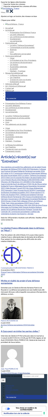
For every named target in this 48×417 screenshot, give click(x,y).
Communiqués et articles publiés (22, 47)
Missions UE (6, 182)
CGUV (7, 392)
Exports (23, 214)
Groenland (34, 199)
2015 (27, 192)
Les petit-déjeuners (17, 34)
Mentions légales (11, 390)
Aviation (32, 207)
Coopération (40, 190)
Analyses (13, 49)
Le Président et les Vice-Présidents (23, 60)
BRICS (29, 182)
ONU (24, 197)
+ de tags (29, 214)
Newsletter (32, 186)
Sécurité (4, 175)
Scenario (13, 214)
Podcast (7, 171)
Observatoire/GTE (37, 192)
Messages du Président (10, 207)
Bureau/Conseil (16, 188)
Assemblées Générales (18, 67)
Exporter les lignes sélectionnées (13, 2)
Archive (39, 205)
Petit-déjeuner (22, 201)
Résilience (42, 199)
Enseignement (15, 39)
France (31, 203)
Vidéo (7, 188)
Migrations (15, 182)
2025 (20, 175)
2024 (33, 205)
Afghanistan (38, 188)
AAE (21, 207)
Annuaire (8, 190)
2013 (3, 177)
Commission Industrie (22, 173)
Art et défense (12, 209)
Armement (41, 186)
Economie (18, 177)
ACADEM (14, 69)
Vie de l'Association (39, 184)
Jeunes (3, 209)
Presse (44, 205)
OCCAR (23, 182)
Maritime (20, 205)
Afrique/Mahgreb (18, 171)
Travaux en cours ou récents (20, 79)
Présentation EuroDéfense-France (23, 32)
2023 (14, 205)
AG (2, 173)
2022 (19, 180)
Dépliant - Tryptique (17, 71)
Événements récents (17, 82)
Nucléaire (26, 177)
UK (9, 211)
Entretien (40, 272)
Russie (14, 180)
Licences (8, 387)
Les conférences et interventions (22, 37)
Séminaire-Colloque (38, 169)
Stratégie (13, 192)
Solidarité (5, 186)
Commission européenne (20, 211)
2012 (3, 190)
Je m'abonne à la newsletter (11, 376)
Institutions (5, 192)
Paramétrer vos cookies (14, 394)
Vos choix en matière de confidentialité (26, 409)
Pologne (29, 209)
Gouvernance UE (14, 199)
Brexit (10, 197)
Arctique (30, 188)
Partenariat (17, 197)
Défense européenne (28, 194)
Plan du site (9, 385)
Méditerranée (6, 205)
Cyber (15, 190)
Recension (22, 209)
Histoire (8, 180)
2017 (44, 177)
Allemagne (25, 199)
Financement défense (38, 173)
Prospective (22, 190)
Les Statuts (14, 64)
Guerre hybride (7, 184)
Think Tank (5, 203)
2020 (26, 203)
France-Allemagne (16, 186)
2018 (24, 169)
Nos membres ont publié (10, 167)
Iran (2, 171)
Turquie (35, 209)
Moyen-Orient (11, 201)
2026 (42, 180)
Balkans (39, 207)
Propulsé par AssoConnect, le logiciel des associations (25, 402)
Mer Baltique (37, 182)
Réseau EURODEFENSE (30, 180)
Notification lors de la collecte (16, 413)
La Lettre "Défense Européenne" (22, 45)
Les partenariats (16, 41)
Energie (26, 207)
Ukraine (33, 177)
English (39, 177)
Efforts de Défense (35, 201)
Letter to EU (9, 173)
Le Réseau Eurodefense (18, 75)
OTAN (29, 184)
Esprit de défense (19, 184)
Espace (29, 197)
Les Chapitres (15, 77)
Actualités (21, 192)
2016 (43, 171)
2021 (3, 188)
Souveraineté (12, 175)
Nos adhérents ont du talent (20, 54)
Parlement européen (33, 171)
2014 (3, 201)
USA (26, 205)
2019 (28, 169)
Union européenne (17, 203)
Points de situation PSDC (10, 194)
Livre (12, 52)
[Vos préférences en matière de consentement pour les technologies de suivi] (44, 413)
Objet (12, 58)
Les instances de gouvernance (21, 62)
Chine (7, 177)
